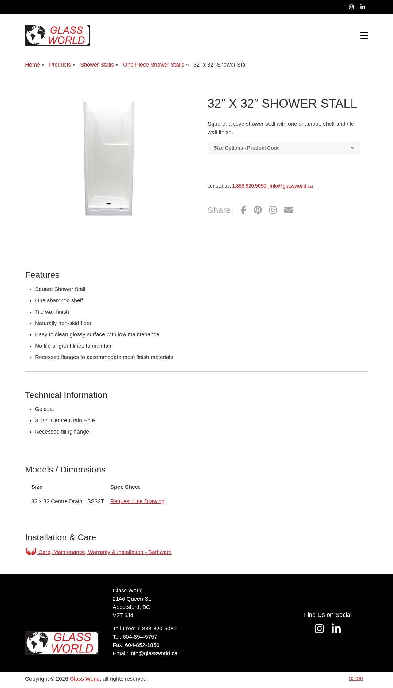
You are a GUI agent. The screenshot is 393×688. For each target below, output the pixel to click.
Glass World (85, 679)
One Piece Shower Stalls (153, 65)
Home (32, 65)
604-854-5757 (140, 637)
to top (356, 678)
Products (60, 65)
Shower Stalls (97, 65)
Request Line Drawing (137, 501)
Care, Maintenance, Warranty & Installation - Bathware (104, 552)
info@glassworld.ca (291, 186)
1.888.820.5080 (249, 186)
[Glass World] (57, 35)
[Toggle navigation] (364, 35)
